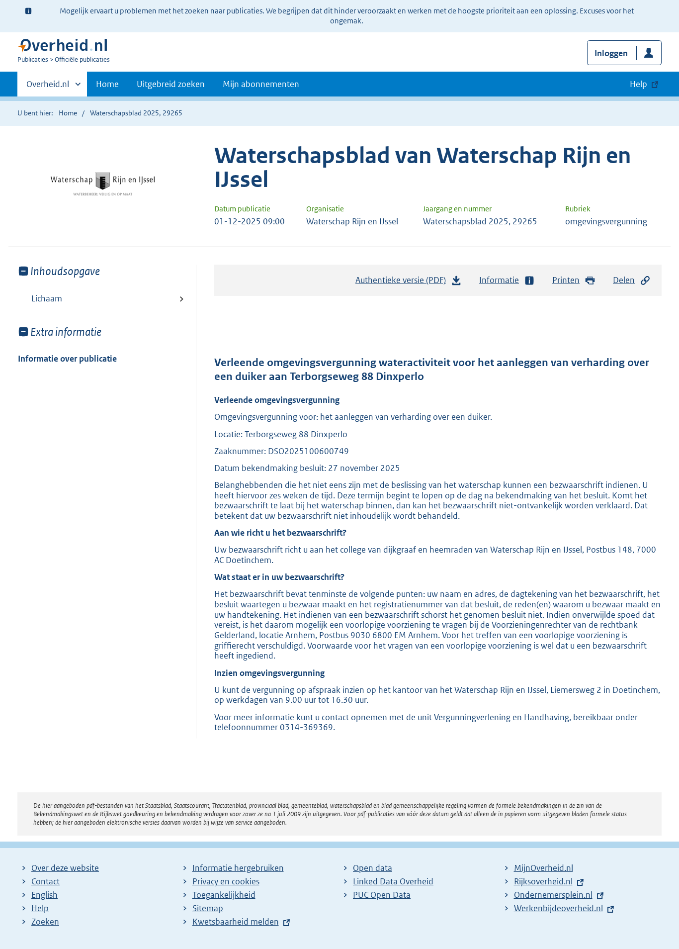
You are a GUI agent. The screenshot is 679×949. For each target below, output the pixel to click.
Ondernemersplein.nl (553, 894)
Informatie (499, 280)
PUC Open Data (382, 894)
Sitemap (207, 908)
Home (107, 84)
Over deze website (65, 867)
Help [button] (638, 84)
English (44, 894)
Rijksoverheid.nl (543, 881)
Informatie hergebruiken (238, 867)
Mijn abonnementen (261, 84)
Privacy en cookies (225, 881)
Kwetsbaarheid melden (235, 921)
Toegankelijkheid (223, 894)
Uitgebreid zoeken (171, 84)
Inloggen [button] (611, 53)
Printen (566, 280)
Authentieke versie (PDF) (403, 283)
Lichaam (46, 298)
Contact (45, 881)
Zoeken (45, 921)
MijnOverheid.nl (543, 867)
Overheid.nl (47, 87)
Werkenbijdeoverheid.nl (558, 908)
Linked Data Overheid (393, 881)
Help (40, 908)
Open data (372, 867)
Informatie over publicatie (67, 358)
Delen (624, 280)
